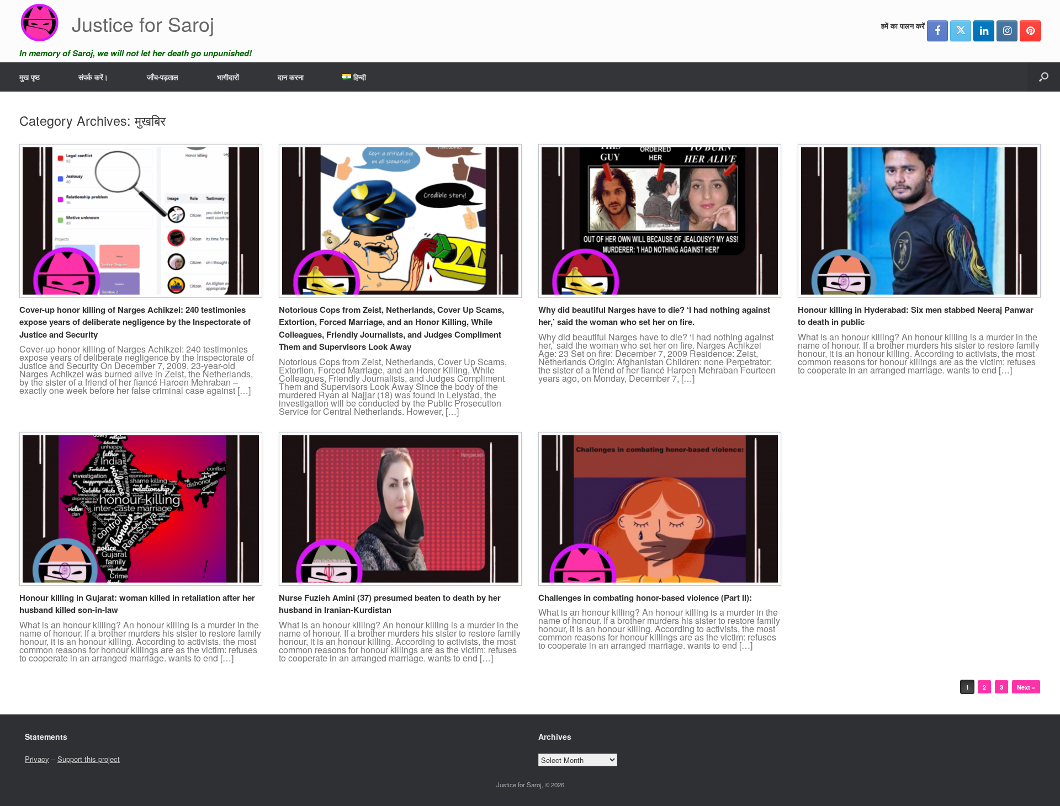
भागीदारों (228, 77)
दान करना (291, 77)
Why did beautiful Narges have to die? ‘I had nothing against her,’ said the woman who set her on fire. (654, 315)
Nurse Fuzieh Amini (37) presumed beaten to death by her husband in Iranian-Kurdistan (390, 603)
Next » (1026, 687)
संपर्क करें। (93, 77)
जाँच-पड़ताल (162, 77)
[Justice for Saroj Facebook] (937, 30)
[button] (1043, 77)
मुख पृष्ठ (29, 77)
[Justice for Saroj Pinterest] (1030, 30)
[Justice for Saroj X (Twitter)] (960, 30)
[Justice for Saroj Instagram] (1007, 30)
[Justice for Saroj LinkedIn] (983, 30)
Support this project (88, 759)
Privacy (37, 759)
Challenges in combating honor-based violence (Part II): (645, 597)
